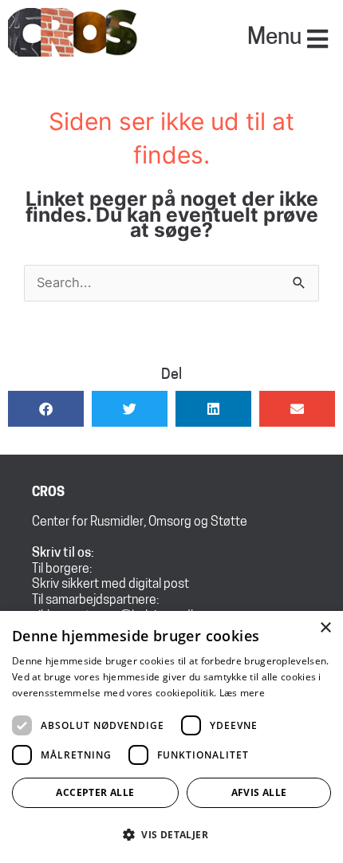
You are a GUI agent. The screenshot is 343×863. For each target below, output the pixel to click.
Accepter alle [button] (95, 792)
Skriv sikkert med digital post (110, 584)
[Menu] (317, 39)
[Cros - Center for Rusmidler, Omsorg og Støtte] (73, 31)
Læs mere (242, 692)
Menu (274, 38)
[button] (46, 409)
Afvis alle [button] (259, 792)
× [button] (325, 628)
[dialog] (171, 737)
